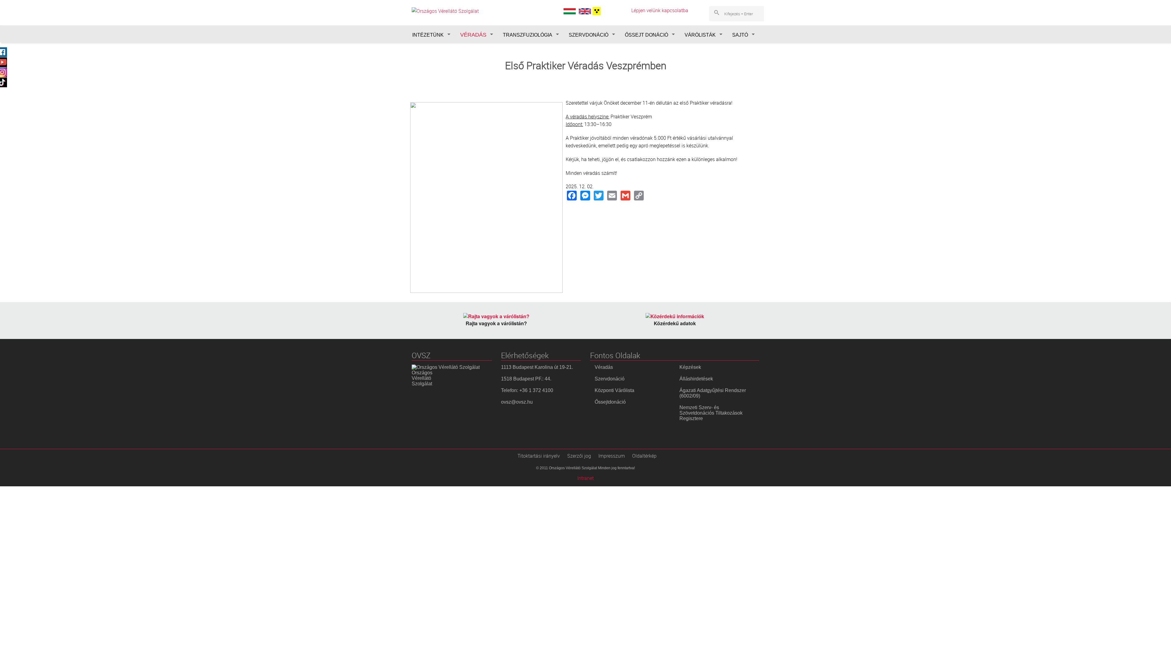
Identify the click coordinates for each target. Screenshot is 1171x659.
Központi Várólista (614, 390)
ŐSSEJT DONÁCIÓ (646, 35)
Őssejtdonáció (610, 402)
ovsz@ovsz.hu (517, 402)
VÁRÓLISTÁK (700, 35)
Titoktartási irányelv (538, 455)
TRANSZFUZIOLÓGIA (527, 35)
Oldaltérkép (644, 455)
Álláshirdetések (696, 378)
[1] (596, 11)
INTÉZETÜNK (428, 35)
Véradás (604, 367)
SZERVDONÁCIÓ (588, 35)
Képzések (690, 367)
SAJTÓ (740, 35)
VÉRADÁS (473, 35)
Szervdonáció (610, 378)
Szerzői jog (579, 455)
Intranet (585, 478)
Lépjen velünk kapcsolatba (659, 10)
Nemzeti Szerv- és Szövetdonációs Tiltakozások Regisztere (711, 413)
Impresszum (611, 455)
